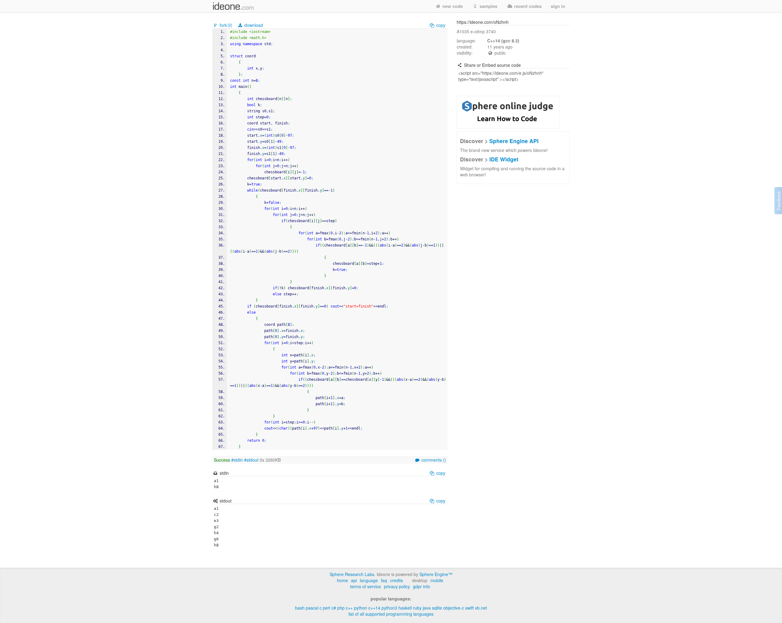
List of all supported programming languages (391, 614)
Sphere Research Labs (352, 574)
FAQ (384, 580)
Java (427, 608)
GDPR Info (421, 586)
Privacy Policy (397, 586)
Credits (396, 580)
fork (225, 25)
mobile (436, 580)
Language (369, 580)
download (253, 25)
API (354, 580)
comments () (433, 460)
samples (487, 6)
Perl (326, 608)
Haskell (405, 608)
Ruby (417, 608)
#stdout (251, 460)
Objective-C (453, 608)
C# (333, 608)
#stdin (237, 460)
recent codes (527, 6)
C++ (349, 608)
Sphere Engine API (514, 141)
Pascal (312, 608)
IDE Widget (503, 159)
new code (452, 6)
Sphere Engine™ (435, 574)
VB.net (481, 608)
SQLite (437, 608)
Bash (300, 608)
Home (342, 580)
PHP (341, 608)
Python (360, 608)
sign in (558, 6)
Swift (469, 608)
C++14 (374, 608)
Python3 (389, 608)
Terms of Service (365, 586)
